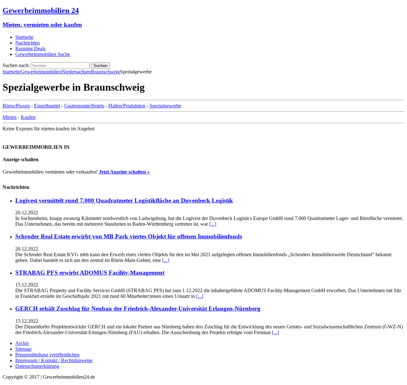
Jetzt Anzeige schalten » (124, 172)
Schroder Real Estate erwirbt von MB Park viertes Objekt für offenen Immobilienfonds (128, 236)
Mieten (10, 117)
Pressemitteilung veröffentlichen (47, 354)
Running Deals (30, 48)
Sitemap (23, 349)
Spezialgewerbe (165, 105)
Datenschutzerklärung (37, 366)
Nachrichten (27, 42)
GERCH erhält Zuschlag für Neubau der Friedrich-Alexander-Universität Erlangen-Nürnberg (137, 308)
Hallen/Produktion (126, 105)
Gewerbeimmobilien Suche (42, 54)
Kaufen (28, 117)
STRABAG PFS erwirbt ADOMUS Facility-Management (89, 272)
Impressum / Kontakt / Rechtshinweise (54, 360)
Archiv (22, 343)
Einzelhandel (47, 105)
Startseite (24, 37)
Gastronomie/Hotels (84, 105)
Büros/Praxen (16, 105)
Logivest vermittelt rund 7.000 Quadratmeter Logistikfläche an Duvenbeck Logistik (124, 200)
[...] (212, 224)
